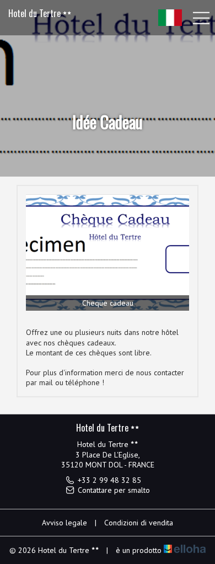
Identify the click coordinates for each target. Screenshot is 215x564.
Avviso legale (64, 523)
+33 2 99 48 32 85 (109, 480)
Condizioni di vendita (138, 523)
